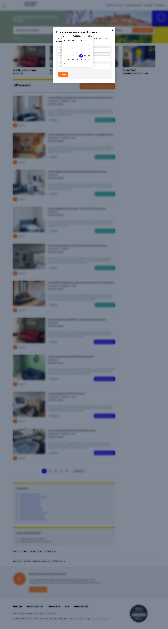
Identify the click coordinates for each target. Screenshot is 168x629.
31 (64, 63)
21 (81, 56)
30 (89, 59)
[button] (112, 30)
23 (89, 56)
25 (69, 59)
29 (85, 59)
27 (77, 59)
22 (85, 56)
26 (73, 59)
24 (64, 59)
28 (81, 59)
